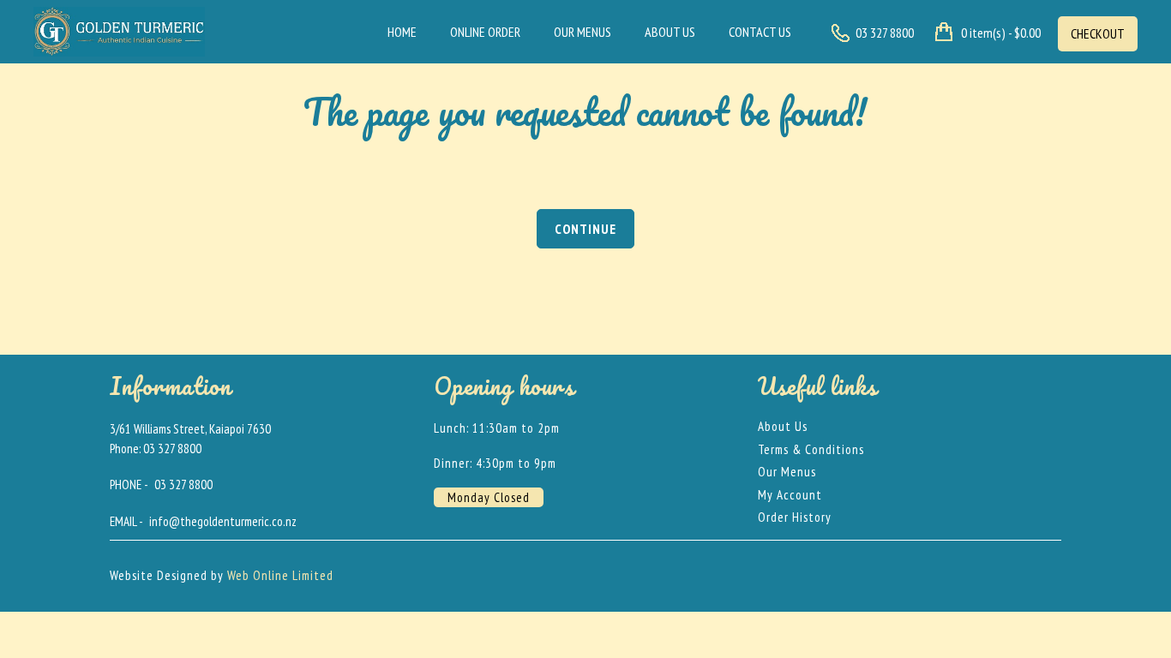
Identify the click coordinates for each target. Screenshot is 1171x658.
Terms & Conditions (811, 449)
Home (402, 31)
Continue (585, 228)
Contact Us (760, 31)
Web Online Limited (280, 575)
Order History (795, 517)
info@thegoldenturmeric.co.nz (223, 521)
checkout (1098, 33)
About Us (670, 31)
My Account (790, 495)
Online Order (485, 31)
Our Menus (582, 31)
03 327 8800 (183, 484)
